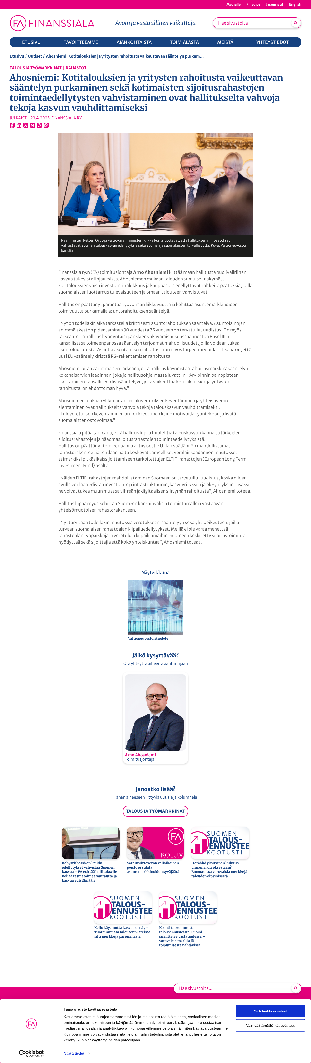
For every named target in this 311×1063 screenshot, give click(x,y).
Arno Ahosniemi (140, 754)
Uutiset (35, 56)
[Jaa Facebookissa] (12, 125)
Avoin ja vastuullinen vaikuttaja (155, 22)
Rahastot (76, 67)
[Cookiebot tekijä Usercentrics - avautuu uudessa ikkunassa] (31, 1053)
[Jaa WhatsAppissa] (46, 125)
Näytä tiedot (74, 1053)
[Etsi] (295, 22)
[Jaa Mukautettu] (39, 125)
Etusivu (17, 56)
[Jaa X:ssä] (25, 125)
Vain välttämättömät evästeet (270, 1025)
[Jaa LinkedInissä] (19, 125)
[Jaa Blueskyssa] (32, 125)
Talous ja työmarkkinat (36, 67)
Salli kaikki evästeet (270, 1011)
